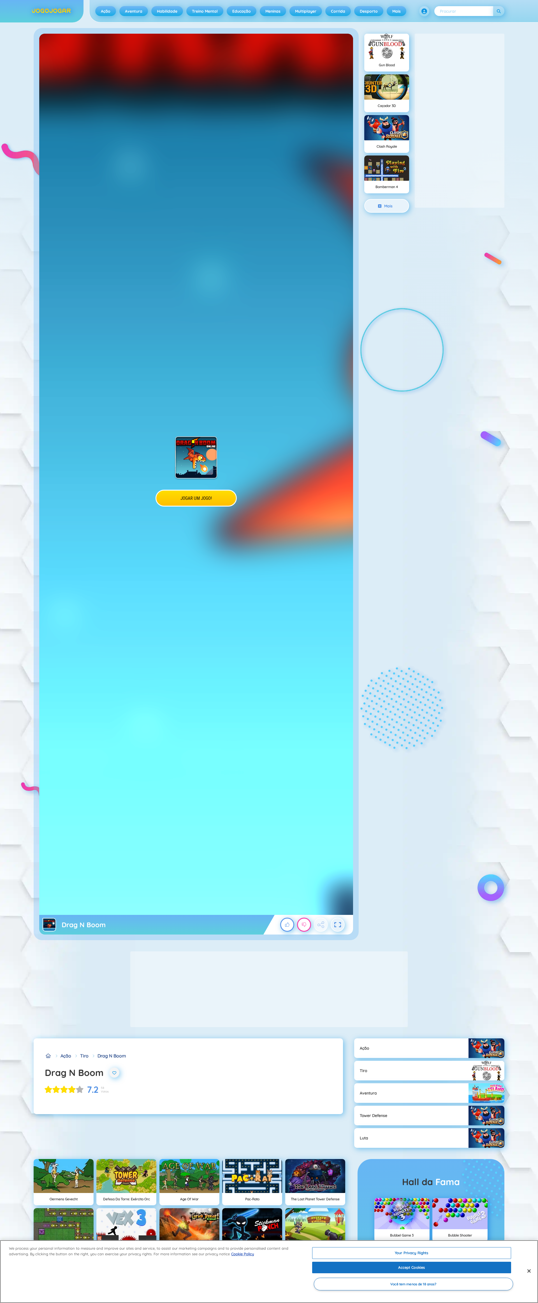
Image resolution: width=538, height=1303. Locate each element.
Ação (105, 11)
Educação (241, 11)
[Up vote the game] (287, 925)
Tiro (84, 1056)
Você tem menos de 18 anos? (413, 1284)
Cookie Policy (242, 1254)
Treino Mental (205, 11)
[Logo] (51, 11)
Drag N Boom (112, 1056)
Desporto (369, 11)
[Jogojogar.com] (48, 1055)
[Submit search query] (498, 11)
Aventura (133, 11)
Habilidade (167, 11)
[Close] (529, 1271)
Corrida (338, 11)
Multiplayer (305, 11)
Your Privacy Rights (411, 1253)
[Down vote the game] (304, 925)
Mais (396, 11)
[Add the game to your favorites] (114, 1073)
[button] (424, 11)
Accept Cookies (411, 1267)
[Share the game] (321, 925)
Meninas (272, 11)
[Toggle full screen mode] (338, 925)
